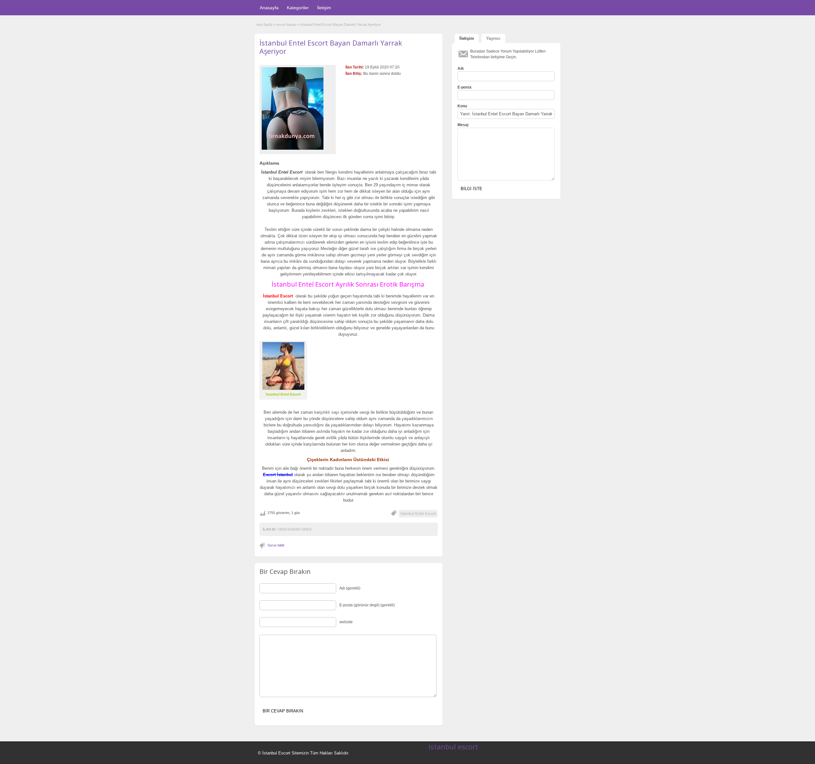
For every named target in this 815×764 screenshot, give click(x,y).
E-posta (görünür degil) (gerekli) (367, 605)
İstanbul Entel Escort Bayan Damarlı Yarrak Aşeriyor (330, 47)
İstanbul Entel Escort (418, 513)
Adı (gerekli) (349, 588)
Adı (460, 68)
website (346, 622)
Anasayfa (269, 7)
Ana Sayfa (264, 24)
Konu (462, 106)
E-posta (464, 87)
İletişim (324, 7)
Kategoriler (298, 7)
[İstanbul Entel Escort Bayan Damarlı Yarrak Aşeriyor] (298, 108)
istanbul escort (453, 746)
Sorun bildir (276, 545)
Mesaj (462, 125)
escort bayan (286, 24)
